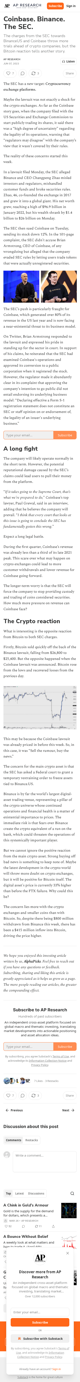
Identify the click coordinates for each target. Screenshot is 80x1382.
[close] (67, 1253)
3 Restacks (51, 1081)
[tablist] (21, 1140)
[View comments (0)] (22, 73)
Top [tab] (8, 1193)
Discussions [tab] (36, 1193)
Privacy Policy (53, 1357)
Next (65, 1110)
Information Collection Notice (48, 1061)
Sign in (71, 6)
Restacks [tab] (31, 1140)
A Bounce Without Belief (25, 1236)
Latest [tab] (19, 1193)
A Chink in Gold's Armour (26, 1205)
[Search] (72, 1193)
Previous (17, 1110)
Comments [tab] (13, 1140)
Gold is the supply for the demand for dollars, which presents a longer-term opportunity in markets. (28, 1213)
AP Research (11, 59)
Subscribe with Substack (43, 1338)
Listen (70, 61)
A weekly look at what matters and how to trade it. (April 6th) (28, 1244)
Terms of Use (60, 1056)
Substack (22, 1377)
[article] (40, 1216)
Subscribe (55, 6)
